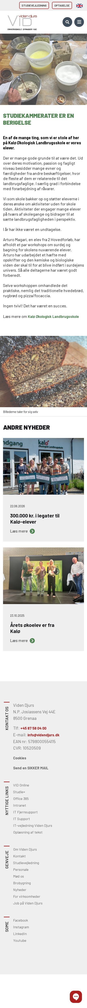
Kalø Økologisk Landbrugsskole (53, 316)
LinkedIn (20, 933)
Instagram (21, 927)
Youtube (19, 940)
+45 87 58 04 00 (33, 728)
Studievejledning (34, 5)
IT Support (21, 818)
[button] (76, 997)
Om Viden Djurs (25, 849)
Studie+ (19, 792)
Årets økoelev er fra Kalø (19, 550)
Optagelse (62, 5)
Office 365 (21, 798)
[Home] (21, 22)
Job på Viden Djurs (27, 903)
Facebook (20, 920)
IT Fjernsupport (25, 812)
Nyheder (19, 889)
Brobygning (22, 883)
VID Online (21, 785)
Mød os (18, 876)
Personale (21, 869)
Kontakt (19, 856)
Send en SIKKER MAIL (30, 768)
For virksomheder (26, 896)
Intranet (19, 805)
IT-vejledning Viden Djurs (32, 825)
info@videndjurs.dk (43, 735)
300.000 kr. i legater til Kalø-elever (26, 440)
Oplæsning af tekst (27, 832)
